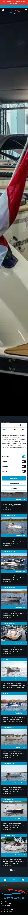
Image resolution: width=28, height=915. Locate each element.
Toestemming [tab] (5, 429)
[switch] (24, 461)
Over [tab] (23, 429)
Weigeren (14, 488)
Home (3, 422)
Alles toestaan (14, 478)
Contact (22, 6)
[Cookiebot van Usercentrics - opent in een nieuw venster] (19, 425)
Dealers (8, 6)
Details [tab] (14, 429)
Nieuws (13, 6)
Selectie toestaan (14, 483)
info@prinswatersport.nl (10, 911)
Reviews (17, 6)
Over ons (3, 6)
